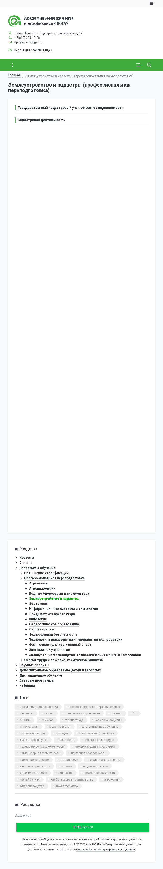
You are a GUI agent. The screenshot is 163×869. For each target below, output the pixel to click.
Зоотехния (38, 604)
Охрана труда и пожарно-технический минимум (64, 660)
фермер (116, 713)
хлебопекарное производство (72, 779)
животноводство (32, 786)
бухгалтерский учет (34, 740)
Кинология (38, 619)
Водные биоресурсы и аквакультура (59, 593)
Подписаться (83, 827)
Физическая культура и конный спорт (60, 645)
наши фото (66, 740)
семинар (47, 720)
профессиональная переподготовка (94, 707)
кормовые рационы (108, 720)
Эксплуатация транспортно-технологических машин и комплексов (85, 655)
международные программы (95, 746)
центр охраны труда (99, 740)
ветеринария (69, 759)
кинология (65, 773)
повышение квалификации (39, 707)
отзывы (66, 766)
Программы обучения (37, 568)
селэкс (49, 713)
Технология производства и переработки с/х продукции (75, 640)
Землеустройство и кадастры (54, 599)
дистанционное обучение (100, 726)
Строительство (42, 629)
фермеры (26, 713)
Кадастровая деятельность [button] (41, 120)
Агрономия (38, 583)
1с (134, 713)
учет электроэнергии (35, 766)
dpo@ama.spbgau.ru (28, 42)
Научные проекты (34, 665)
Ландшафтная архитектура (52, 614)
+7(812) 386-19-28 (27, 37)
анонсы (25, 720)
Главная (14, 75)
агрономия (111, 779)
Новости (26, 558)
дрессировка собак (33, 773)
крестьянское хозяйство (96, 733)
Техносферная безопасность (53, 634)
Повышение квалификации (46, 573)
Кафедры (27, 686)
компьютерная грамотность (40, 753)
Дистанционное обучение (40, 675)
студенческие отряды (105, 759)
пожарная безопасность (88, 753)
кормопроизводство (34, 759)
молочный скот (60, 726)
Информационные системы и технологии (63, 609)
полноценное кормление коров (42, 746)
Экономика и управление (49, 650)
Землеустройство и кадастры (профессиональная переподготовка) (69, 87)
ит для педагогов (95, 766)
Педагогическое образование (54, 624)
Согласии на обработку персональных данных (105, 849)
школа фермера (66, 786)
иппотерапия (29, 726)
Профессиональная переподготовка (54, 578)
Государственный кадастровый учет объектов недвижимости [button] (71, 108)
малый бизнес (30, 779)
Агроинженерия (42, 588)
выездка (62, 733)
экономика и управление (82, 713)
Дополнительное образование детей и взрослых (60, 670)
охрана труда (74, 720)
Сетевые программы (36, 680)
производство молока (99, 773)
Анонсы (25, 563)
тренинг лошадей (32, 733)
